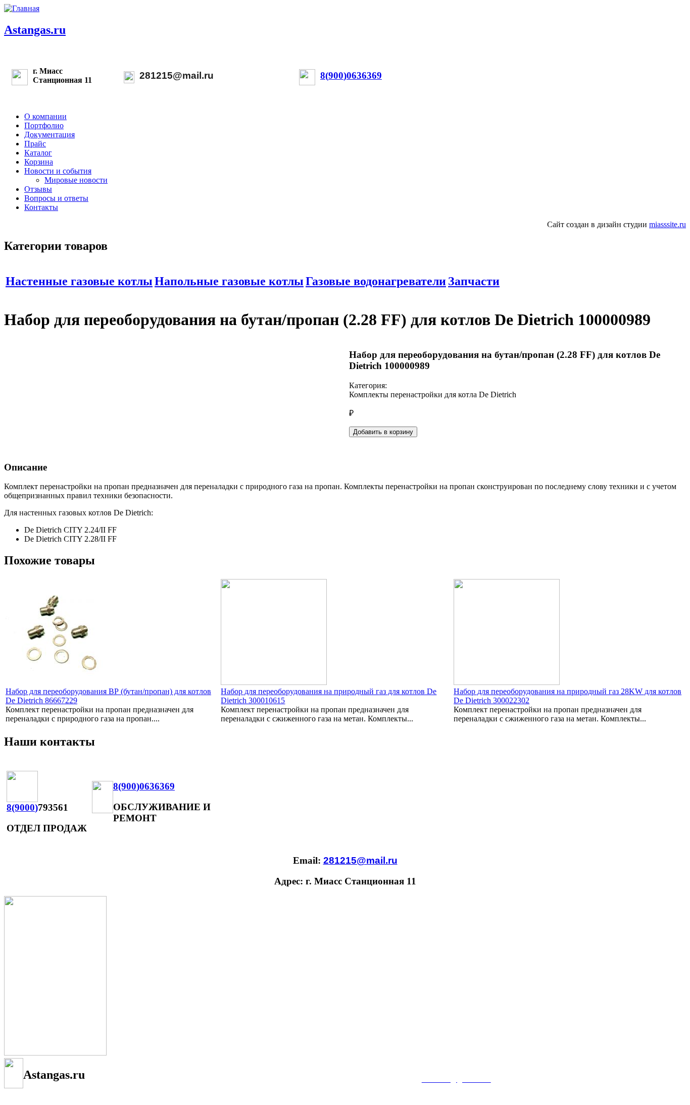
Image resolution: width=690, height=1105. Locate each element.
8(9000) (22, 807)
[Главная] (21, 8)
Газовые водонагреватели (376, 281)
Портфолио (44, 125)
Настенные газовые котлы (79, 281)
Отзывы (38, 189)
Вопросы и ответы (56, 198)
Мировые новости (76, 180)
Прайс (35, 143)
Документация (49, 134)
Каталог (38, 152)
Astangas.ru (35, 29)
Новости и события (57, 171)
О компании (45, 116)
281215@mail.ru (176, 75)
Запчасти (474, 281)
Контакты (41, 207)
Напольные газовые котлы (229, 281)
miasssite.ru (667, 224)
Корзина (38, 161)
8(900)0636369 (351, 75)
